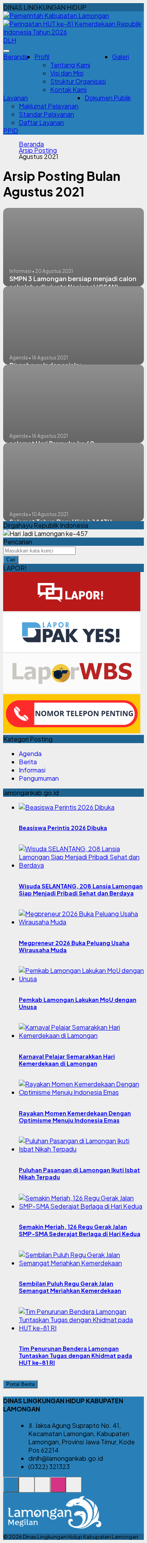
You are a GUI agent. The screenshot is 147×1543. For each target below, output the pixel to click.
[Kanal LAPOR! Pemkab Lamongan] (26, 1489)
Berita (28, 762)
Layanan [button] (15, 98)
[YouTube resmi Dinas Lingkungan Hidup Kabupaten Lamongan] (74, 1489)
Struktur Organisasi (78, 81)
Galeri (120, 56)
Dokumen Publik (108, 98)
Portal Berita (20, 1384)
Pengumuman (39, 778)
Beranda (15, 56)
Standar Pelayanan (46, 114)
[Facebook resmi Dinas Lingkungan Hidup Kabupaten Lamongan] (42, 1489)
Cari (10, 560)
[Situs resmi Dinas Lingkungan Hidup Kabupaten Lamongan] (11, 1489)
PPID (10, 130)
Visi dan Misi (66, 73)
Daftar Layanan (41, 122)
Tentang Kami (70, 65)
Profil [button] (41, 56)
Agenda (30, 753)
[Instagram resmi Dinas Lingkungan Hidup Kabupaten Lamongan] (58, 1489)
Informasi (32, 770)
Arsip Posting (38, 150)
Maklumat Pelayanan (48, 106)
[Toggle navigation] (6, 51)
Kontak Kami (68, 89)
